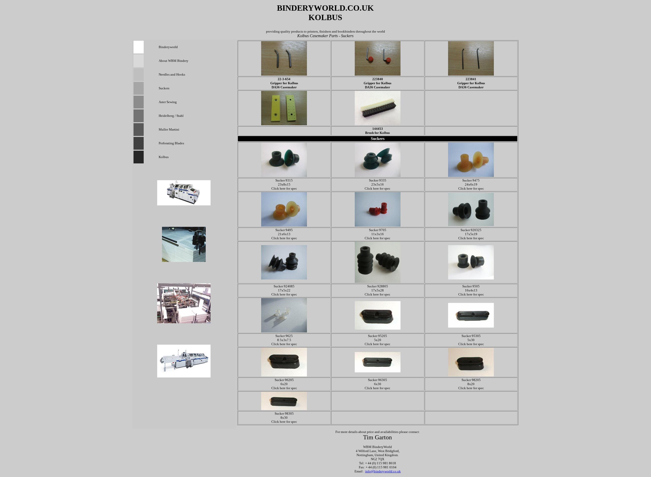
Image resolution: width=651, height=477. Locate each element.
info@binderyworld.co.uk (383, 471)
